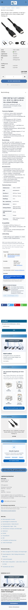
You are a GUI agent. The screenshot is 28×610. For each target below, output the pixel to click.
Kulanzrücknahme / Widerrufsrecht (10, 524)
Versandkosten (6, 535)
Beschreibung (5, 92)
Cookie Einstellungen (7, 542)
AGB (3, 538)
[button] (3, 76)
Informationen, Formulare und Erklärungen (12, 528)
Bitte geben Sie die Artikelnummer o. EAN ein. (11, 324)
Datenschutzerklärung (15, 600)
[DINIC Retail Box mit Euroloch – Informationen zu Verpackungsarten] (5, 255)
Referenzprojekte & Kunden (9, 519)
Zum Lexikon (6, 361)
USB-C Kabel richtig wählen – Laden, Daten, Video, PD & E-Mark (15, 563)
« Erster (3, 7)
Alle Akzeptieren (14, 603)
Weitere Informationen (14, 607)
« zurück (8, 7)
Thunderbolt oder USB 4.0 (8, 566)
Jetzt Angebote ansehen (14, 460)
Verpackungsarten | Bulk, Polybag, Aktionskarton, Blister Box (14, 555)
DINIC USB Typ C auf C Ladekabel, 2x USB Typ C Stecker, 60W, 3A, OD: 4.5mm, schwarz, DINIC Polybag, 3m (14, 432)
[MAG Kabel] (14, 3)
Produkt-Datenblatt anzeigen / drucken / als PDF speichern (13, 277)
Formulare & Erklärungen (19, 270)
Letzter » (18, 7)
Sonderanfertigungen (7, 559)
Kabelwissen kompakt (14, 340)
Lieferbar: (3, 51)
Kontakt (4, 533)
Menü (2, 2)
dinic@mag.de (19, 265)
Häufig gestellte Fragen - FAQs (9, 526)
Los (14, 330)
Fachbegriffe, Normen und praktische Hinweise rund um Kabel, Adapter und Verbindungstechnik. (12, 357)
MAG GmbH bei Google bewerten (8, 510)
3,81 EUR (14, 436)
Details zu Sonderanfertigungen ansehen (11, 295)
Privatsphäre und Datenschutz (9, 540)
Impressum (5, 531)
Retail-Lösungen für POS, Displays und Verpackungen (15, 551)
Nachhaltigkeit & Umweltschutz (10, 521)
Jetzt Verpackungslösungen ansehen (14, 408)
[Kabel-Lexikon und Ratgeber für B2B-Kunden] (14, 345)
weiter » (13, 7)
